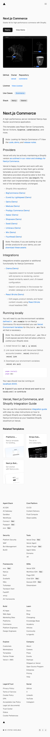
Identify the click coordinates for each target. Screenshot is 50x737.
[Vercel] (4, 4)
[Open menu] (45, 4)
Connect (8, 521)
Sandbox (6, 514)
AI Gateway (7, 511)
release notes (30, 142)
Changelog (30, 617)
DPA (4, 699)
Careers (29, 649)
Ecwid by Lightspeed (15, 197)
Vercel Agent (31, 543)
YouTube (29, 699)
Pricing (29, 673)
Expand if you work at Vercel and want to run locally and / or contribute (24, 390)
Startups (29, 660)
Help (28, 677)
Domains (29, 553)
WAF (4, 543)
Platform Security (9, 540)
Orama (9, 268)
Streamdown (31, 585)
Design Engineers (9, 631)
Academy (30, 624)
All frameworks (9, 599)
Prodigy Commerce (14, 210)
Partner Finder (8, 656)
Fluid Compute (32, 514)
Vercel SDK (30, 568)
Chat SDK (32, 578)
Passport (8, 525)
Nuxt (5, 575)
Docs (28, 611)
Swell (8, 223)
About (28, 646)
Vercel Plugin (33, 546)
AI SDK (6, 508)
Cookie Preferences (10, 716)
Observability (31, 518)
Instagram (30, 702)
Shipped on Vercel (33, 663)
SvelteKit (6, 578)
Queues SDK (33, 582)
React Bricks (11, 294)
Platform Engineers (10, 628)
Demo (22, 193)
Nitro (4, 582)
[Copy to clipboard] (43, 371)
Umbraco (10, 228)
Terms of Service (9, 692)
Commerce (7, 624)
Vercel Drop (33, 540)
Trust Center (7, 709)
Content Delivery (33, 511)
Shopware (10, 219)
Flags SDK (30, 575)
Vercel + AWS (8, 660)
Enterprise (30, 670)
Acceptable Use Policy (12, 702)
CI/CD (28, 508)
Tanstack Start (8, 589)
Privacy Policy (8, 688)
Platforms (6, 621)
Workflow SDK (34, 572)
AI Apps (6, 611)
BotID (5, 550)
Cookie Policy (8, 695)
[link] (7, 30)
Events (29, 656)
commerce (23, 79)
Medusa (9, 206)
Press (28, 653)
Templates (7, 653)
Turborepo (7, 585)
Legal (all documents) (11, 705)
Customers (7, 646)
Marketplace (8, 649)
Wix (7, 232)
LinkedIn (29, 695)
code (11, 142)
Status (5, 712)
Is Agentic (30, 634)
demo (16, 142)
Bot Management (9, 546)
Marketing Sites (9, 617)
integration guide (39, 409)
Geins (8, 201)
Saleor (9, 215)
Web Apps (7, 614)
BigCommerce (12, 193)
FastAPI (6, 592)
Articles (29, 628)
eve (6, 528)
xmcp (5, 595)
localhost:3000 (10, 384)
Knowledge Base (33, 621)
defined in (13, 321)
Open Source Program (34, 666)
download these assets (15, 247)
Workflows (7, 518)
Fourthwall (10, 236)
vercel (13, 79)
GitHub (29, 688)
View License (17, 86)
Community (30, 631)
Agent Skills (31, 550)
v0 (27, 557)
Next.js (5, 572)
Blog (28, 614)
